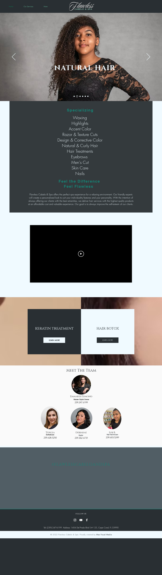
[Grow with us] (80, 96)
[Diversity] (82, 96)
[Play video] (81, 254)
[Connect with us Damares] (74, 96)
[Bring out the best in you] (85, 96)
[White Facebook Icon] (87, 520)
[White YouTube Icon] (81, 520)
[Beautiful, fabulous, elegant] (87, 96)
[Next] (148, 57)
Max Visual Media (104, 534)
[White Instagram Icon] (75, 520)
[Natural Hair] (77, 96)
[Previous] (14, 57)
